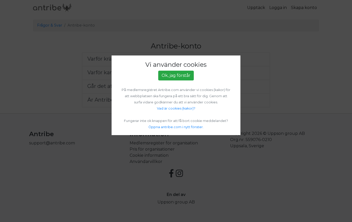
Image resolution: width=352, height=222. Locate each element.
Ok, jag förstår (176, 75)
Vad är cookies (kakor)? (176, 108)
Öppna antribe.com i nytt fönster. (176, 127)
